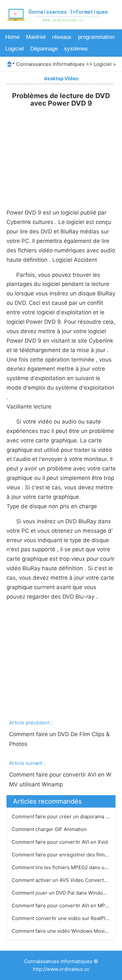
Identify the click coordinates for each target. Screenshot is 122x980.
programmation (96, 37)
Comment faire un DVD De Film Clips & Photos (60, 739)
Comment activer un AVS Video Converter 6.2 (65, 880)
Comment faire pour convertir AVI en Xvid (60, 842)
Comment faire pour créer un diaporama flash (65, 816)
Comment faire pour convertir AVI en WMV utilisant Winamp (60, 779)
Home (12, 37)
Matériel (36, 37)
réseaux (62, 37)
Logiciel (14, 49)
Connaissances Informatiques (50, 64)
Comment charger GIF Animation (50, 829)
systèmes (76, 49)
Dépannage (44, 49)
